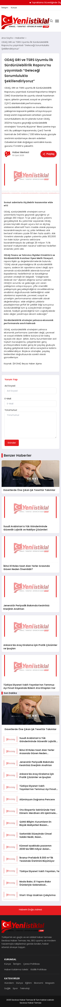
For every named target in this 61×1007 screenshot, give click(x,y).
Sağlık (7, 988)
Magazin (49, 982)
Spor (15, 988)
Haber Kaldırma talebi (16, 969)
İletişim (4, 7)
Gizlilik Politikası (38, 969)
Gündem (9, 982)
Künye (14, 7)
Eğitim (28, 982)
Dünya (19, 982)
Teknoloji (24, 988)
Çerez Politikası (31, 963)
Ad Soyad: (10, 385)
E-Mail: (8, 398)
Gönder (12, 442)
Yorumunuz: (11, 409)
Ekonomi (38, 982)
